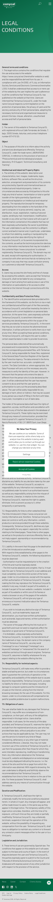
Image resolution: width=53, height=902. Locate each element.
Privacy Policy (26, 474)
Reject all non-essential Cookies (26, 461)
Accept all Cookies (27, 469)
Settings (26, 454)
